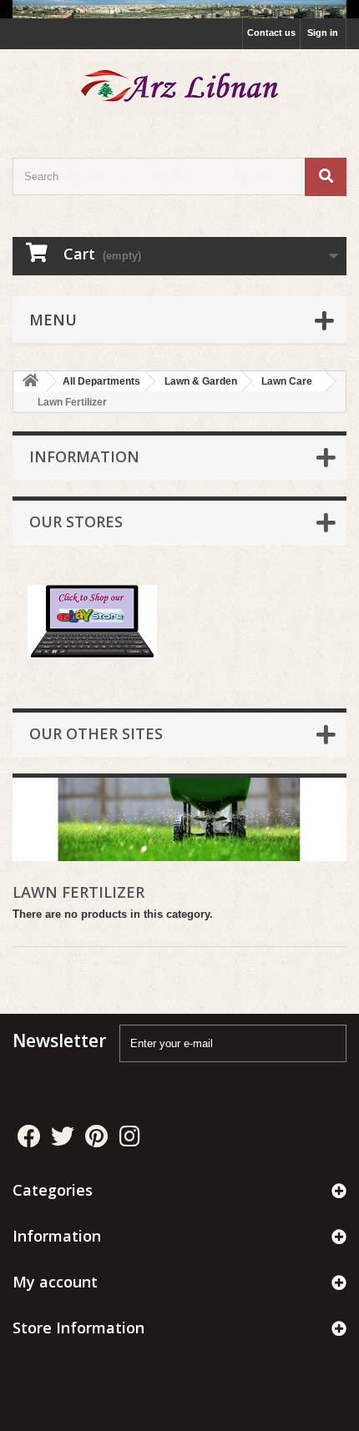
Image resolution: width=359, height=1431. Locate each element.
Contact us (271, 33)
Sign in (322, 33)
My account (55, 1282)
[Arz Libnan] (179, 89)
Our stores (76, 521)
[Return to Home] (30, 381)
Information (84, 456)
